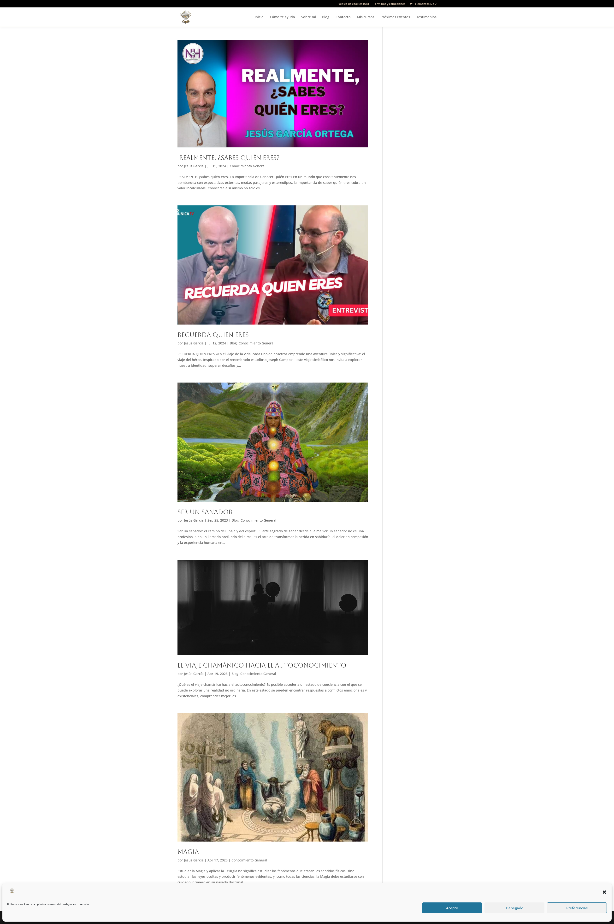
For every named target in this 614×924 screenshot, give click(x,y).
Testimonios (426, 17)
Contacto (343, 17)
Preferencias (577, 908)
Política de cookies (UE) (353, 4)
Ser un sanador (205, 512)
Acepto (452, 908)
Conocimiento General (248, 166)
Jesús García (194, 166)
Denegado (514, 908)
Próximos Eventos (395, 17)
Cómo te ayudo (282, 17)
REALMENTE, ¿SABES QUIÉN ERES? (228, 157)
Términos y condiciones (389, 4)
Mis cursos (365, 17)
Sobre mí (308, 17)
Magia (188, 851)
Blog (325, 17)
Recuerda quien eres (213, 334)
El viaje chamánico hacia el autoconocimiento (261, 665)
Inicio (259, 17)
